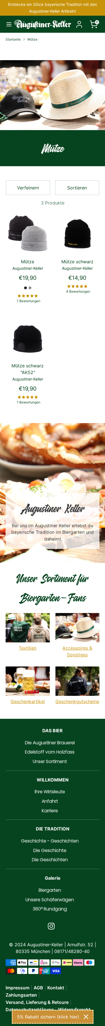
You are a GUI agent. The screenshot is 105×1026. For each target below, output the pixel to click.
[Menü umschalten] (6, 24)
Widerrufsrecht (74, 1009)
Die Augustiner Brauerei (50, 742)
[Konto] (79, 22)
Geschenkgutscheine (77, 701)
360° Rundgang (50, 909)
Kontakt (55, 987)
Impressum (17, 987)
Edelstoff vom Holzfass (49, 752)
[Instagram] (51, 926)
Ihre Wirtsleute (50, 791)
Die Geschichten (50, 859)
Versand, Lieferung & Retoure (37, 1002)
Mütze (32, 39)
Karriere (50, 810)
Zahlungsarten (21, 995)
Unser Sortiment (50, 761)
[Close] (86, 1017)
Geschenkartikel (28, 701)
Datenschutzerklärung (30, 1009)
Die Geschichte (49, 850)
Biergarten (50, 890)
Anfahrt (50, 801)
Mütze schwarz (77, 261)
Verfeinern (28, 188)
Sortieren (77, 188)
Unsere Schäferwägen (49, 899)
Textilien (27, 648)
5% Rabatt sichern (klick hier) (48, 1017)
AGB (38, 987)
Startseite (13, 39)
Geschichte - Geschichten (50, 841)
